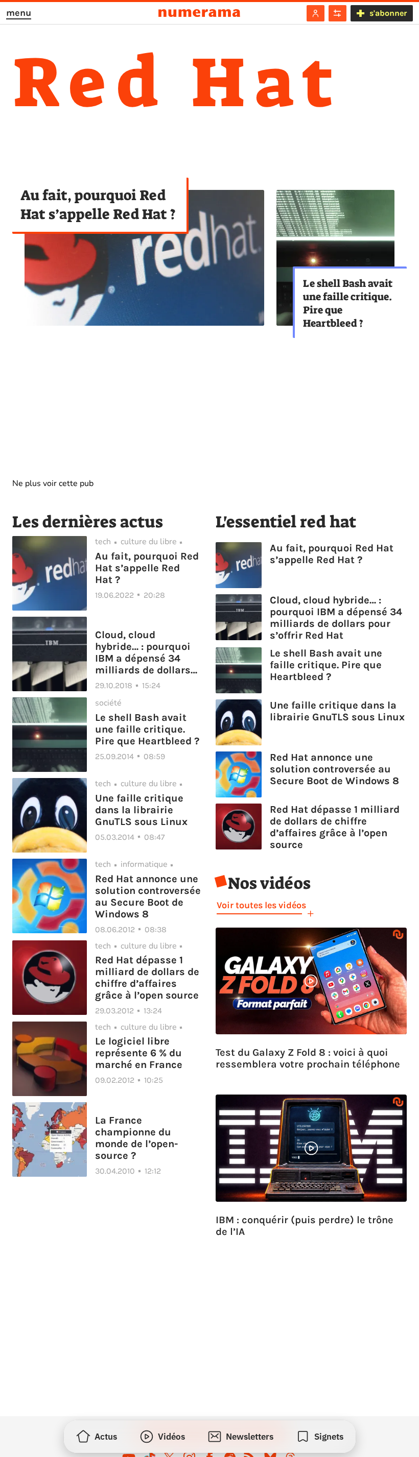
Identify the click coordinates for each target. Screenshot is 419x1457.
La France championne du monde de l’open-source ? (136, 1137)
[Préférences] (337, 13)
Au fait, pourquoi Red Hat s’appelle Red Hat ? (98, 205)
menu (18, 12)
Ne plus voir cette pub (53, 483)
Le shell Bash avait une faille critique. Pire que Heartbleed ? (347, 303)
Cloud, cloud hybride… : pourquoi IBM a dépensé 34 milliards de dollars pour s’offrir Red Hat (144, 652)
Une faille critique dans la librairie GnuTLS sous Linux (141, 810)
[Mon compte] (315, 13)
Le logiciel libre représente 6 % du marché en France (138, 1053)
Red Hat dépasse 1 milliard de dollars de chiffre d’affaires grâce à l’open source (147, 977)
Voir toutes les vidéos (261, 905)
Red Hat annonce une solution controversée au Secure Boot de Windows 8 (148, 896)
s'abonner (388, 13)
